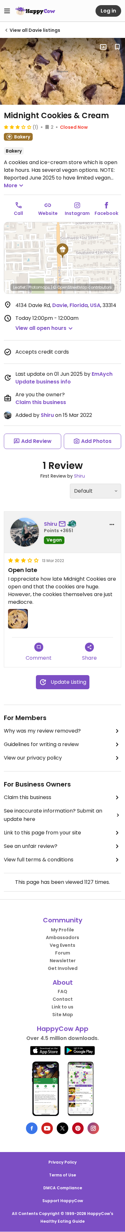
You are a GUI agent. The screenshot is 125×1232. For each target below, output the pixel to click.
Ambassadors (62, 937)
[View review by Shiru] (24, 532)
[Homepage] (35, 10)
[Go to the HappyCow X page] (62, 1128)
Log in (108, 10)
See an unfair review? (30, 846)
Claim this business (40, 402)
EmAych (102, 374)
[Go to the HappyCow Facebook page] (32, 1128)
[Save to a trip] (103, 47)
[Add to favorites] (117, 47)
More (10, 185)
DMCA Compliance (62, 1188)
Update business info (43, 381)
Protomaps (39, 287)
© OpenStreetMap (70, 287)
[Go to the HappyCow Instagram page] (93, 1128)
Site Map (62, 1014)
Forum (62, 953)
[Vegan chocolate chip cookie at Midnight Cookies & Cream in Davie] (62, 71)
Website (48, 213)
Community (62, 920)
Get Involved (63, 968)
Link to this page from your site (42, 832)
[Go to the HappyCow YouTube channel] (47, 1128)
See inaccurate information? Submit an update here (53, 815)
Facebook (106, 213)
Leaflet (19, 287)
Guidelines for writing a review (41, 744)
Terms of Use (62, 1175)
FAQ (62, 991)
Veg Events (62, 945)
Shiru (47, 415)
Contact (63, 999)
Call (18, 213)
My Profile (62, 930)
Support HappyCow (62, 1200)
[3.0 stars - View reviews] (17, 127)
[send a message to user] (63, 524)
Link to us (62, 1007)
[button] (62, 250)
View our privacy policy (33, 757)
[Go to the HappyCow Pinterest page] (78, 1128)
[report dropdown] (112, 524)
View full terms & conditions (38, 859)
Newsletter (63, 960)
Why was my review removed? (42, 731)
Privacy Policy (62, 1162)
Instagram (77, 213)
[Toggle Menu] (7, 11)
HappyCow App (62, 1028)
